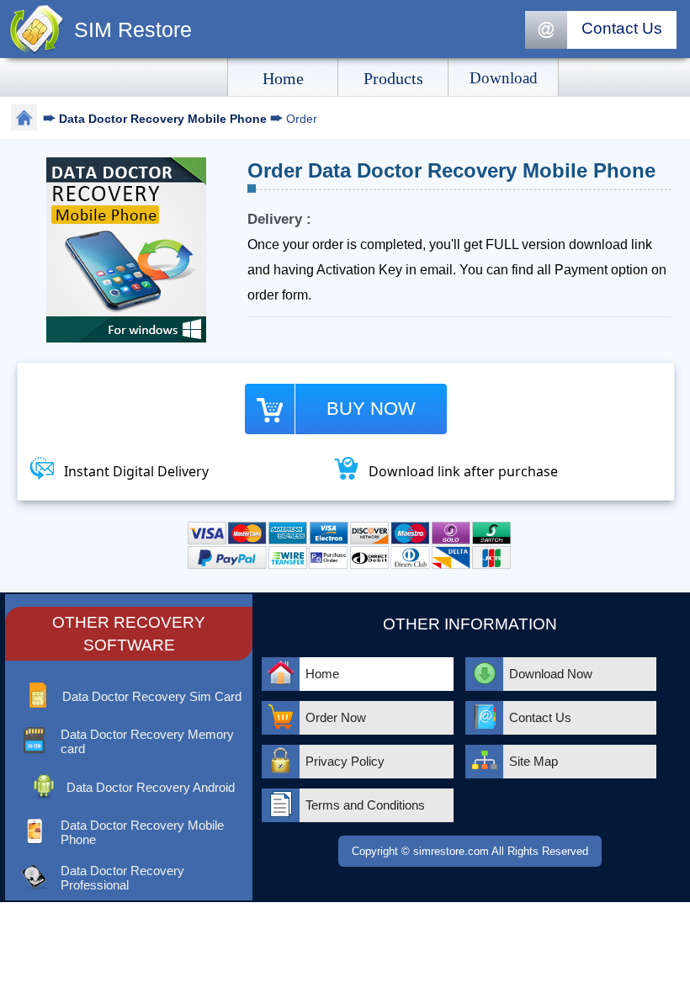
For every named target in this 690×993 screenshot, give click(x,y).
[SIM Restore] (37, 50)
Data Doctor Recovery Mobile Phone (164, 118)
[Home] (24, 120)
